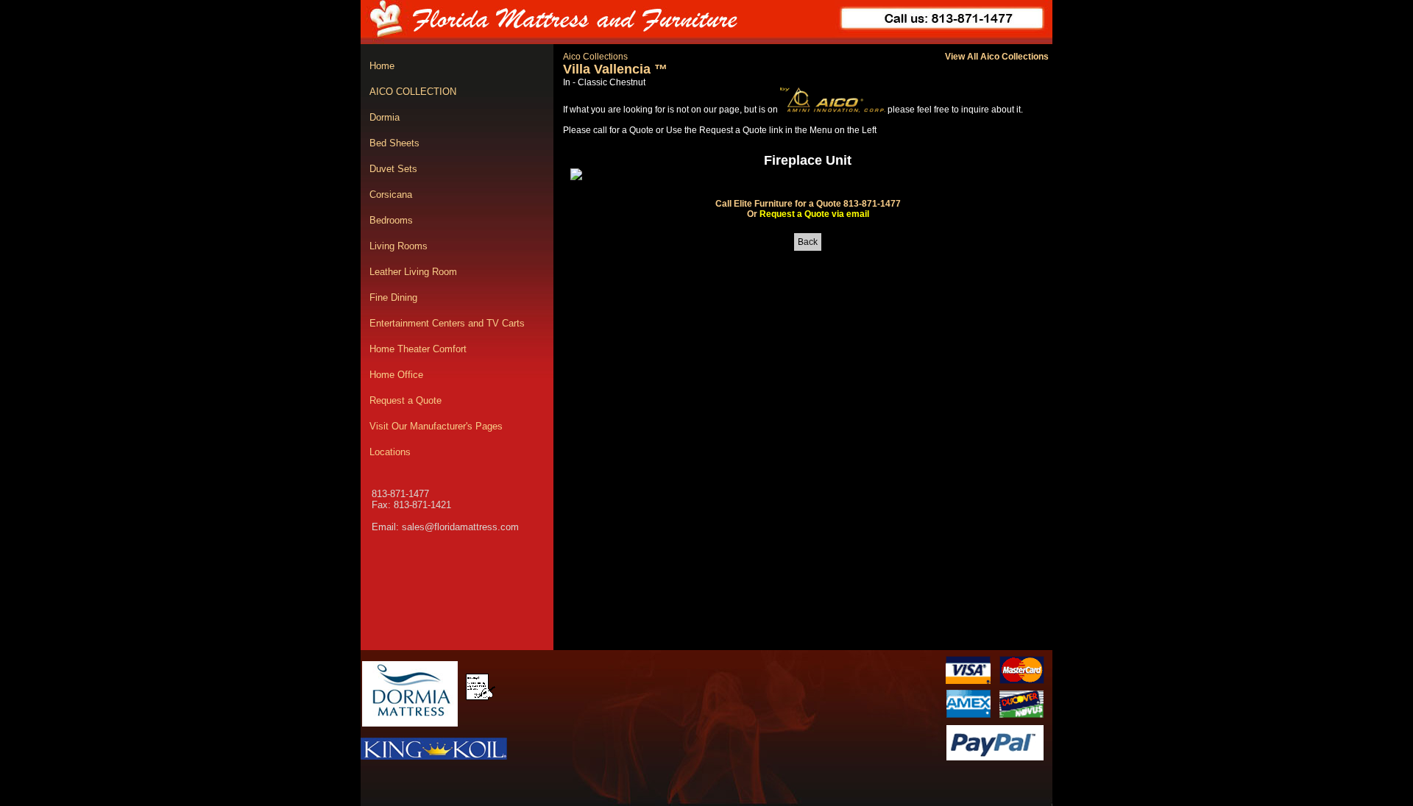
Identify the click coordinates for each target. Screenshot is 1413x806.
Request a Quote (405, 400)
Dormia (384, 117)
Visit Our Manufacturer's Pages (436, 426)
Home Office (396, 374)
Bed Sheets (394, 143)
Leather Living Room (413, 271)
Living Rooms (398, 246)
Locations (390, 451)
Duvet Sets (393, 168)
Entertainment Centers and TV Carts (447, 323)
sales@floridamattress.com (460, 526)
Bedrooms (391, 220)
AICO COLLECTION (412, 91)
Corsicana (390, 194)
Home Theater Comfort (418, 348)
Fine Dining (393, 297)
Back (808, 242)
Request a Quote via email (814, 214)
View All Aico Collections (997, 56)
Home (381, 65)
